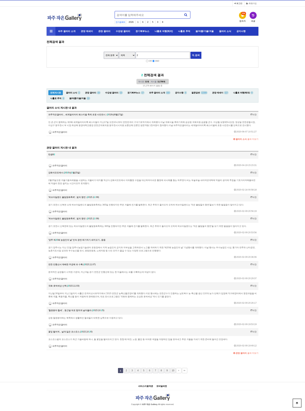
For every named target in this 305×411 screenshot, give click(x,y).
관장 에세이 (87, 31)
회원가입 (252, 3)
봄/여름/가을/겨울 (205, 31)
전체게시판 (55, 92)
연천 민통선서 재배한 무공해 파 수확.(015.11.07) (72, 264)
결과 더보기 (246, 139)
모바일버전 (161, 386)
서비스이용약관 (145, 386)
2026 (131, 22)
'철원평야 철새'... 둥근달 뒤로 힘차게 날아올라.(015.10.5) (76, 310)
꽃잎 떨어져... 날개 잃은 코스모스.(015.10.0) (70, 331)
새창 (254, 114)
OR (150, 61)
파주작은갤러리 (59, 132)
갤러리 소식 (225, 31)
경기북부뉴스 (142, 31)
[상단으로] (297, 403)
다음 (178, 370)
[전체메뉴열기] (51, 31)
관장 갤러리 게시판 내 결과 (62, 147)
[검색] (185, 14)
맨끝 (184, 370)
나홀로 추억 (184, 31)
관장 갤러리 (104, 31)
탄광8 (51, 154)
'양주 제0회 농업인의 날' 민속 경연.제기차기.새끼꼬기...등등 (77, 240)
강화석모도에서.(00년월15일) (64, 172)
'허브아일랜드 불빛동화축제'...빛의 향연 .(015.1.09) (73, 197)
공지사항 (241, 31)
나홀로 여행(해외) (164, 31)
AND (157, 61)
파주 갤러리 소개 (67, 31)
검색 (197, 55)
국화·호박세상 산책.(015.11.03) (63, 286)
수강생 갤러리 (123, 31)
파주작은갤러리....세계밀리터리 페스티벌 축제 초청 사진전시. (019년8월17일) (85, 114)
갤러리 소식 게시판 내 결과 (62, 107)
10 (173, 370)
